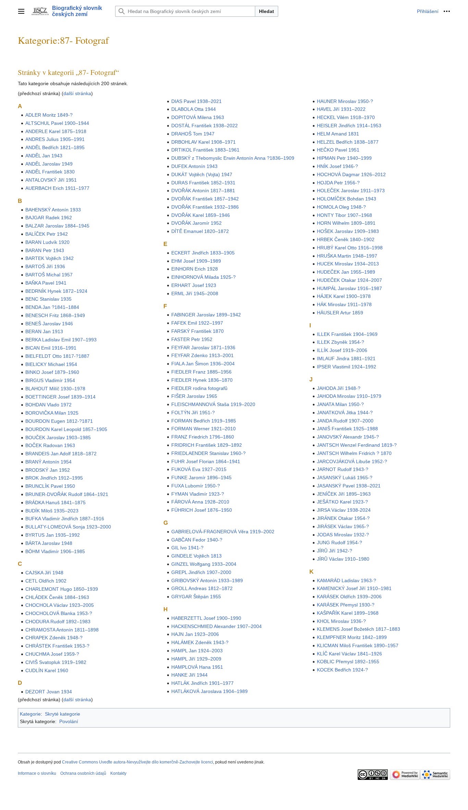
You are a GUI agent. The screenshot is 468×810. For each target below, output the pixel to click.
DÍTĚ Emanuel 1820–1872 (200, 231)
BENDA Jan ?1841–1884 (52, 307)
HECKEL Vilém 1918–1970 (346, 117)
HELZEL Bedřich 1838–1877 (348, 142)
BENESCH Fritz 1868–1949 (55, 315)
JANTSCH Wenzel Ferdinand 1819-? (357, 445)
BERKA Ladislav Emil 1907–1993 (61, 339)
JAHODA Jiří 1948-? (338, 388)
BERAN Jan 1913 (44, 331)
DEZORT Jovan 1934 (48, 691)
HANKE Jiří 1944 (189, 675)
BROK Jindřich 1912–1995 (54, 478)
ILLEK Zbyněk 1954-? (340, 342)
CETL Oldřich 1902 (45, 581)
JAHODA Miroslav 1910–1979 (349, 396)
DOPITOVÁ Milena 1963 (197, 117)
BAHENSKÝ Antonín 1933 (53, 209)
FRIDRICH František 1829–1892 (206, 445)
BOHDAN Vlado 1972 (48, 404)
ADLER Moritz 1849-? (49, 115)
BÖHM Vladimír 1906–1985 (55, 551)
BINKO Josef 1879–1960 (52, 372)
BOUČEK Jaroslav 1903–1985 (58, 437)
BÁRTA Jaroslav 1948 (48, 543)
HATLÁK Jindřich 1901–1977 (202, 683)
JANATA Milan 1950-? (340, 404)
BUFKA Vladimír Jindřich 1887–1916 (64, 518)
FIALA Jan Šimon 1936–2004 (203, 363)
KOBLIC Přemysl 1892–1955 (348, 661)
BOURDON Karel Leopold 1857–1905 (66, 429)
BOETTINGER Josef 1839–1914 (60, 397)
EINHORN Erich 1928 (194, 269)
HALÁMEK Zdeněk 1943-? (200, 642)
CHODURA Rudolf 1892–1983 (57, 621)
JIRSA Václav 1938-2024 (344, 510)
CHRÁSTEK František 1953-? (57, 646)
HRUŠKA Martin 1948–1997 (347, 256)
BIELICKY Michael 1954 (51, 364)
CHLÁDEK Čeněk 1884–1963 (57, 597)
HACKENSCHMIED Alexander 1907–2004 (216, 626)
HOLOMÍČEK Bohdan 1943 (346, 198)
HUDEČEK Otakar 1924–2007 (349, 280)
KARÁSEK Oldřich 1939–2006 (349, 596)
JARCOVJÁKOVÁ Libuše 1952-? (352, 461)
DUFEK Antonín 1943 (194, 166)
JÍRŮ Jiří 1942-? (334, 550)
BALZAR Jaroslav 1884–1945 (57, 225)
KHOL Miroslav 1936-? (341, 621)
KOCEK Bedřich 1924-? (342, 669)
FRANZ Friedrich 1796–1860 (202, 437)
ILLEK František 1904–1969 (347, 334)
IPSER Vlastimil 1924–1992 (346, 366)
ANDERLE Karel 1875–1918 (55, 131)
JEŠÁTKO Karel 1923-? (342, 502)
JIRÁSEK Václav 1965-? (343, 526)
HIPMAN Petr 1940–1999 (344, 158)
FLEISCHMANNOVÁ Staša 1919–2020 (213, 404)
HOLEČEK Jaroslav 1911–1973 (351, 190)
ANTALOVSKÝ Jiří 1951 (51, 180)
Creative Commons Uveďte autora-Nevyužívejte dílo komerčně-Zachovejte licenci (137, 762)
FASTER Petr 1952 (191, 339)
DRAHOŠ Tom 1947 (192, 133)
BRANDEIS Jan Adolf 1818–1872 (61, 453)
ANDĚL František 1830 (50, 171)
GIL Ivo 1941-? (187, 547)
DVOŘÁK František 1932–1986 (205, 207)
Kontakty (118, 773)
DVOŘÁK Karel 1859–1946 (200, 215)
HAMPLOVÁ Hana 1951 (197, 667)
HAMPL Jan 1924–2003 (197, 650)
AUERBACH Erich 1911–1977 (57, 188)
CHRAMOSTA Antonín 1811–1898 (62, 629)
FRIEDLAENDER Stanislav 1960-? (208, 453)
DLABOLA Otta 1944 (193, 109)
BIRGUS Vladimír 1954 (50, 380)
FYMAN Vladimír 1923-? (197, 494)
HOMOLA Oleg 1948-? (341, 207)
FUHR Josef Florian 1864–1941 (205, 461)
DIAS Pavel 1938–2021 (196, 101)
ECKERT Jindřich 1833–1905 (203, 253)
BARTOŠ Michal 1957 (49, 274)
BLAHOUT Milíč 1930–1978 (55, 388)
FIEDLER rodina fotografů (199, 388)
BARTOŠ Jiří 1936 (45, 266)
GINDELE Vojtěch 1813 (196, 556)
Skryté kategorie (62, 714)
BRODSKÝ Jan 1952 (47, 470)
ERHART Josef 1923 (193, 285)
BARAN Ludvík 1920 (47, 242)
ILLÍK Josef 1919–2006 (342, 350)
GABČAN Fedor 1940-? (196, 540)
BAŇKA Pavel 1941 (45, 283)
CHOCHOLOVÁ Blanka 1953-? (58, 613)
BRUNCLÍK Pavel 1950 (50, 486)
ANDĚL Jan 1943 (43, 155)
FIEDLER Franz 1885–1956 (201, 372)
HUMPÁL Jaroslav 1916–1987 (349, 288)
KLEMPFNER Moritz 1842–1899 (352, 637)
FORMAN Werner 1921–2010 (203, 428)
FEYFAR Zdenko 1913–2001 (202, 355)
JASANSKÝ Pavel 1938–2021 (349, 485)
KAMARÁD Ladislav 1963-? (346, 580)
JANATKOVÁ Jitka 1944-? (345, 412)
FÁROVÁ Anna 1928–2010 (200, 502)
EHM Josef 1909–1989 (196, 261)
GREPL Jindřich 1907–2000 (201, 572)
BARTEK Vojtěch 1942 (49, 258)
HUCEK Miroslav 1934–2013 (348, 263)
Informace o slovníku (37, 773)
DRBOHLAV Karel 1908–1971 (203, 142)
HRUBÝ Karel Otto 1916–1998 (350, 247)
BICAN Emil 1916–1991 (50, 348)
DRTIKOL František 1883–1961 (205, 150)
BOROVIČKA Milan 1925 (51, 413)
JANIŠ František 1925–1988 (347, 428)
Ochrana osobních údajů (83, 773)
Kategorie (30, 714)
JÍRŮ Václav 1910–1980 (343, 559)
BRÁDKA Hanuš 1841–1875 (55, 502)
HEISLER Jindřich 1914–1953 (349, 125)
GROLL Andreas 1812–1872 (202, 588)
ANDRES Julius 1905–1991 (55, 139)
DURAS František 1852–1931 (203, 182)
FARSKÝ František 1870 (197, 331)
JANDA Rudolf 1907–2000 (345, 420)
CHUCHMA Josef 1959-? (52, 654)
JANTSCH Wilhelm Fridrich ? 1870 (354, 453)
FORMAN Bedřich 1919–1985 (203, 420)
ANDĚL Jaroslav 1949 (49, 164)
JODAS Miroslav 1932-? (343, 534)
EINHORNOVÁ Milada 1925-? (203, 277)
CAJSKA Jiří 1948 (44, 572)
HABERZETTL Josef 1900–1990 (206, 618)
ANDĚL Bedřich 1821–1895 (55, 147)
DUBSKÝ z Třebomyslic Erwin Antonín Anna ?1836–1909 (232, 158)
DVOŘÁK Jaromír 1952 (196, 223)
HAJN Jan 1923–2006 (195, 634)
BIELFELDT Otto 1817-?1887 (57, 356)
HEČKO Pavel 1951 (338, 150)
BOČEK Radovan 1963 (50, 445)
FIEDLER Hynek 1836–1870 (202, 380)
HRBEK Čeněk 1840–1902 (345, 239)
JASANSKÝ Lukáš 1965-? (344, 477)
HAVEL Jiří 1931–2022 (341, 109)
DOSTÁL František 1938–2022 (204, 125)
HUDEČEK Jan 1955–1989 (346, 272)
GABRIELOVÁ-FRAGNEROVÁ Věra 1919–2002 (222, 531)
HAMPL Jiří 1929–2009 (196, 659)
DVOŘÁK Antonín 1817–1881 (203, 190)
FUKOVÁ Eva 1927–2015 (198, 469)
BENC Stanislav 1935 (48, 299)
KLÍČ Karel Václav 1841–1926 (349, 653)
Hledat (266, 11)
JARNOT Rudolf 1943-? (342, 469)
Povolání (68, 721)
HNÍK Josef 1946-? (337, 166)
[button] (21, 11)
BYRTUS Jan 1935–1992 (52, 535)
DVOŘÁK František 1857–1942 (205, 198)
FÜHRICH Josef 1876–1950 (201, 510)
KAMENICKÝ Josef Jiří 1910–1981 (354, 588)
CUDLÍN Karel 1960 (46, 670)
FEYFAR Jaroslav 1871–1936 (203, 347)
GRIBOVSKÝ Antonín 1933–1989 (207, 580)
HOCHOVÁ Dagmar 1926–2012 (351, 174)
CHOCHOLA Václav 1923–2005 (59, 605)
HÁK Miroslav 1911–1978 (344, 304)
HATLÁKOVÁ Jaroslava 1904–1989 (209, 691)
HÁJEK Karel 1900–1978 (344, 296)
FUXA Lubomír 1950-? (195, 485)
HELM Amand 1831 (338, 133)
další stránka (77, 93)
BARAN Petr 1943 (44, 250)
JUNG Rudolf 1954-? (339, 542)
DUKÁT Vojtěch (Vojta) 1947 (201, 174)
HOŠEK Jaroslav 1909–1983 (348, 231)
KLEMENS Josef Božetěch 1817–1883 (358, 629)
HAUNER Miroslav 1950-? (345, 101)
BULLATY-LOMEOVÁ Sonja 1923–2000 (68, 527)
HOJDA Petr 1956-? (338, 182)
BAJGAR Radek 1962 (48, 217)
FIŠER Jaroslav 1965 (194, 396)
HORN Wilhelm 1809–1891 (346, 223)
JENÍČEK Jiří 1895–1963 (344, 494)
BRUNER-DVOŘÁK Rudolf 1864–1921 (66, 494)
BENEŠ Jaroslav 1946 (49, 323)
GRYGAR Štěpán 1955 (196, 596)
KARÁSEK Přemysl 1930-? (345, 605)
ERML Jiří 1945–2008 (194, 293)
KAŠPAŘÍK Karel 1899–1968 (348, 613)
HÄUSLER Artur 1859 (340, 312)
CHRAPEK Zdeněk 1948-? (54, 637)
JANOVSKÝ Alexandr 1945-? (348, 437)
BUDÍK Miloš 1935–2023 (51, 510)
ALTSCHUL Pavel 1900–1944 (57, 123)
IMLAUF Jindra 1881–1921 (346, 358)
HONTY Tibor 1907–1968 (344, 215)
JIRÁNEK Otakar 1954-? (343, 518)
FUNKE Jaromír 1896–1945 (201, 477)
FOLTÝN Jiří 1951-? (193, 412)
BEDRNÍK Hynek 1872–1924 (56, 291)
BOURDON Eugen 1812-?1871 (59, 421)
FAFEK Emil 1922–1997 (197, 323)
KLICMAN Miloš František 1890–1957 (357, 645)
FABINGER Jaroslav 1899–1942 (206, 314)
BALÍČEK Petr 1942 (46, 234)
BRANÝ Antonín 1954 (48, 462)
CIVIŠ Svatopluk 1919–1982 (55, 662)
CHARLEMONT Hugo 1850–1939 (61, 589)
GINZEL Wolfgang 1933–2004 (203, 564)
